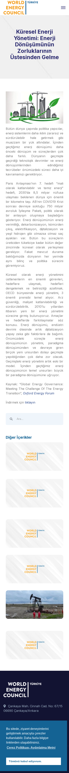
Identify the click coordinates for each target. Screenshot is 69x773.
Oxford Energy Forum (38, 393)
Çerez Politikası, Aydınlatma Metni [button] (31, 747)
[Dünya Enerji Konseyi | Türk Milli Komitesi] (20, 7)
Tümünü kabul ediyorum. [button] (25, 761)
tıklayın (30, 402)
